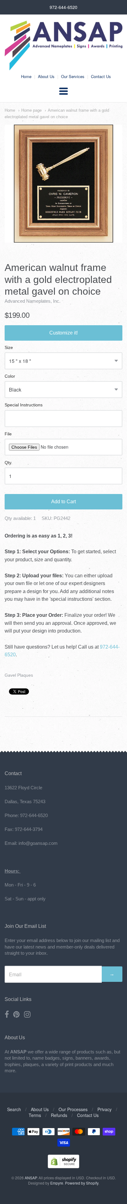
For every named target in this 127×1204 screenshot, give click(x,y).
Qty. (8, 462)
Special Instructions (24, 405)
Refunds (59, 1115)
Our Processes (73, 1109)
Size (9, 347)
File (8, 434)
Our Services (72, 76)
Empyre (56, 1182)
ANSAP (31, 1177)
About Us (46, 76)
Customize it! (63, 332)
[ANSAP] (63, 67)
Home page (31, 110)
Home (26, 76)
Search (14, 1109)
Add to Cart (63, 501)
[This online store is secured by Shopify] (63, 1166)
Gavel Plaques (19, 675)
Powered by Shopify (81, 1182)
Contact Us (101, 76)
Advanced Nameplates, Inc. (32, 301)
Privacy (104, 1109)
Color (10, 376)
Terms (35, 1115)
